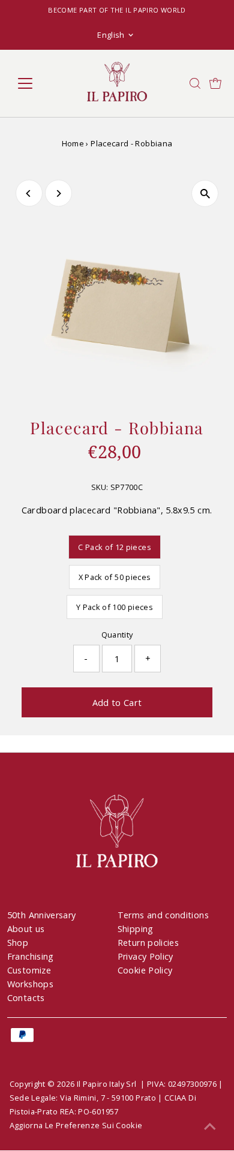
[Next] (58, 193)
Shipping (136, 928)
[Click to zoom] (204, 193)
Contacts (26, 997)
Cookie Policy (145, 970)
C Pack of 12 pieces (114, 547)
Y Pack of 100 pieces (114, 607)
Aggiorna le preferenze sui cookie (76, 1125)
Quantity (117, 634)
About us (26, 928)
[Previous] (29, 193)
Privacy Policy (145, 956)
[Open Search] (195, 83)
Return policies (148, 942)
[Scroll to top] (210, 1127)
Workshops (30, 984)
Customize (29, 970)
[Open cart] (215, 83)
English (110, 34)
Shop (17, 942)
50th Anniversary (41, 915)
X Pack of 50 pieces (115, 577)
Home (73, 143)
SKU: (99, 487)
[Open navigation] (35, 83)
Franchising (30, 956)
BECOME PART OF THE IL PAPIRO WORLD (116, 9)
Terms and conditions (163, 915)
